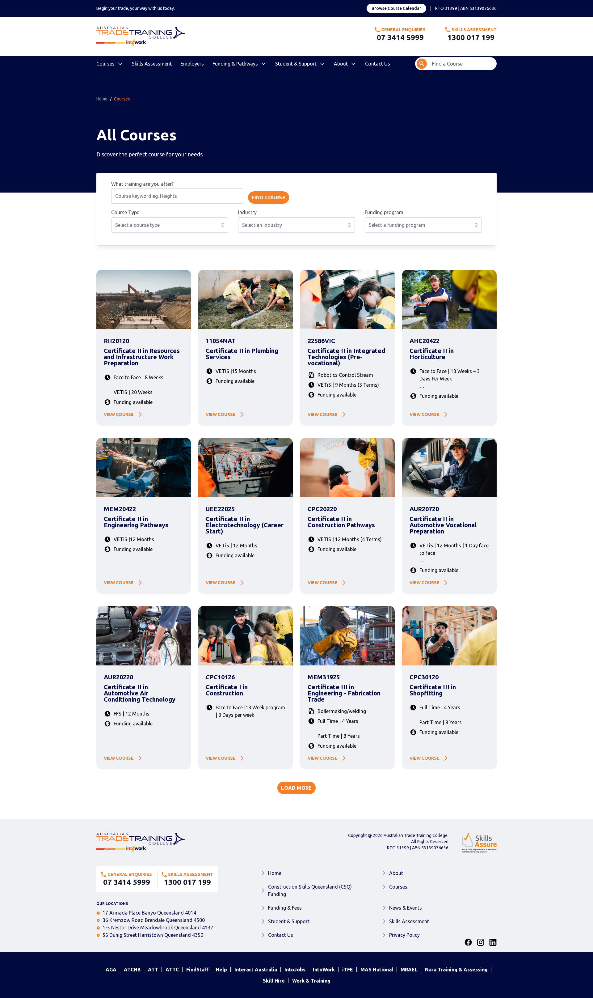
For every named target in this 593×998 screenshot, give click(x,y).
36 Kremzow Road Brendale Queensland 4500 (154, 920)
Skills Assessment (152, 63)
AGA (111, 969)
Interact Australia (255, 969)
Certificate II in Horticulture (432, 354)
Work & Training (311, 980)
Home (101, 98)
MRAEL (409, 969)
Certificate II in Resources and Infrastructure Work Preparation (142, 357)
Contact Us (377, 63)
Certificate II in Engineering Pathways (136, 522)
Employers (192, 63)
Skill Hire (274, 980)
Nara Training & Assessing (456, 969)
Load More (296, 788)
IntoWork (324, 969)
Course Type (125, 212)
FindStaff (197, 969)
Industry (247, 212)
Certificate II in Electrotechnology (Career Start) (245, 525)
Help (221, 969)
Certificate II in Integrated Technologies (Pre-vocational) (346, 357)
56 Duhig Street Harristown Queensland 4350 (153, 935)
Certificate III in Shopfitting (433, 690)
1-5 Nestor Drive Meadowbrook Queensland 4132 (158, 927)
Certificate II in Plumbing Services (242, 354)
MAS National (376, 969)
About (341, 63)
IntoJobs (294, 969)
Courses (105, 63)
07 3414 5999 (400, 37)
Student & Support (296, 63)
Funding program (384, 212)
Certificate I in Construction (227, 690)
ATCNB (132, 969)
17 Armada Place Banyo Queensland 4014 (149, 912)
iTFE (347, 969)
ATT (153, 969)
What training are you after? (142, 184)
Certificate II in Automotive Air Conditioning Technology (139, 693)
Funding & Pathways (235, 63)
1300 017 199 (471, 37)
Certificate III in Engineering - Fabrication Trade (344, 693)
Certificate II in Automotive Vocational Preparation (443, 525)
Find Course (268, 197)
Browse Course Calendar (396, 8)
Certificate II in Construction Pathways (341, 522)
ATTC (172, 969)
